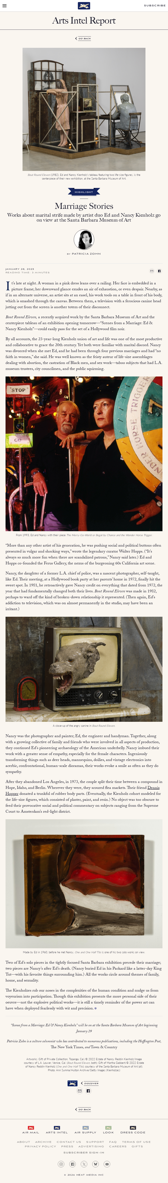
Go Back (84, 38)
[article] (84, 574)
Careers (118, 1146)
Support (95, 1142)
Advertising (91, 1146)
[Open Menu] (4, 5)
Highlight (84, 192)
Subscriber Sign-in (84, 1152)
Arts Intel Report (84, 20)
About (23, 1142)
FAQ (113, 1142)
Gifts (137, 1146)
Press (67, 1146)
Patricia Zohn (86, 253)
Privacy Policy (40, 1146)
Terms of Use (136, 1142)
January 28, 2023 (20, 269)
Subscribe (155, 5)
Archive (43, 1142)
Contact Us (69, 1142)
